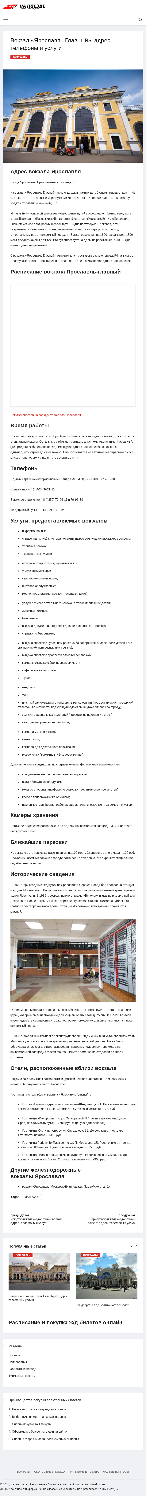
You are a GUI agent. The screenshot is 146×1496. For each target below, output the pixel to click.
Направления (18, 1362)
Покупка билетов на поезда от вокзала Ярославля (45, 415)
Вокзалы (20, 57)
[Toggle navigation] (6, 19)
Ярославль (32, 1197)
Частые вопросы (116, 1471)
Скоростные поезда (22, 1369)
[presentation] (131, 1246)
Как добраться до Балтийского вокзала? (102, 1305)
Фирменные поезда (22, 1375)
